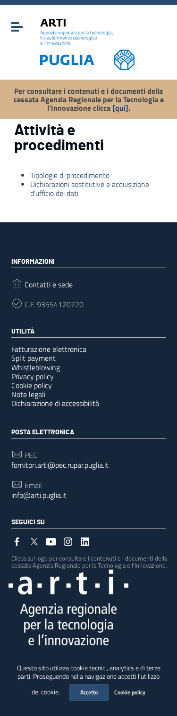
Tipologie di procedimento (70, 175)
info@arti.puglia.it (39, 495)
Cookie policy (129, 692)
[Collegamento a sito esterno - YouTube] (51, 540)
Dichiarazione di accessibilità (55, 403)
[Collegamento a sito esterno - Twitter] (34, 540)
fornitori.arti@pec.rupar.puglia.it (60, 465)
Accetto (89, 692)
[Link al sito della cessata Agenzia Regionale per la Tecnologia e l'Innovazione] (68, 606)
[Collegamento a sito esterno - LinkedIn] (85, 540)
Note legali (28, 394)
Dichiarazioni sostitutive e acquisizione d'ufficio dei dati (89, 189)
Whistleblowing (35, 367)
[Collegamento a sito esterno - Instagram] (68, 540)
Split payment (33, 358)
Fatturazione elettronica (48, 349)
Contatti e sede (49, 284)
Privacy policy (32, 376)
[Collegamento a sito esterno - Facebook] (17, 540)
